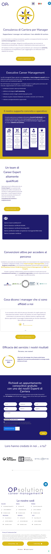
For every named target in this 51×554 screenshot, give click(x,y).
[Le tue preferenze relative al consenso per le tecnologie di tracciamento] (49, 551)
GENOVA (20, 515)
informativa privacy (11, 425)
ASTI (33, 515)
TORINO (33, 504)
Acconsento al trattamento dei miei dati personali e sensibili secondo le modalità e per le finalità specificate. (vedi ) (17, 424)
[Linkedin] (49, 3)
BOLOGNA (5, 515)
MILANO (3, 504)
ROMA (18, 504)
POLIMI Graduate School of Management (28, 267)
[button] (33, 3)
